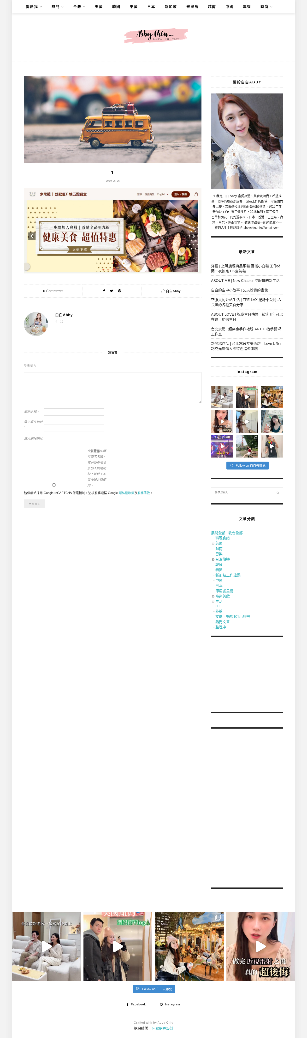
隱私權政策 (126, 493)
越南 (212, 7)
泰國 (134, 7)
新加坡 (171, 7)
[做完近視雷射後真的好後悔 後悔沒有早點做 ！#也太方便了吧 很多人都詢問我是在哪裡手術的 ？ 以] (222, 421)
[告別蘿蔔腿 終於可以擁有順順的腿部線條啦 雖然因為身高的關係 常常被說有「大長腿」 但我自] (247, 446)
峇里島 (192, 7)
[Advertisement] (247, 675)
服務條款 (143, 493)
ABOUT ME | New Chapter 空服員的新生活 (245, 280)
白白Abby (173, 291)
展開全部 (218, 533)
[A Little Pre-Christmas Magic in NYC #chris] (272, 397)
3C (217, 606)
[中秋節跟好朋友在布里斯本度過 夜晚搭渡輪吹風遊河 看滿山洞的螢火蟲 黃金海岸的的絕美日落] (272, 446)
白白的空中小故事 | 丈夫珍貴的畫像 (239, 290)
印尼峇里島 (224, 591)
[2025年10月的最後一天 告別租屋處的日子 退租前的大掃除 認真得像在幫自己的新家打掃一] (247, 421)
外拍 (219, 611)
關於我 (32, 7)
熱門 (56, 7)
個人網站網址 (33, 438)
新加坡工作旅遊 (228, 575)
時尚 (264, 7)
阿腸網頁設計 (162, 1028)
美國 (99, 7)
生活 (219, 601)
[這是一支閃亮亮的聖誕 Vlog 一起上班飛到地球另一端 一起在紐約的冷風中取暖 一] (247, 397)
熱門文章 (222, 622)
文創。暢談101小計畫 (232, 617)
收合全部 (235, 533)
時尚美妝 (222, 596)
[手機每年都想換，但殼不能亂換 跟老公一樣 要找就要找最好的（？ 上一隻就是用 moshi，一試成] (272, 421)
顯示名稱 (31, 412)
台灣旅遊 (222, 559)
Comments (53, 291)
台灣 (77, 7)
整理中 (220, 627)
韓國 (116, 7)
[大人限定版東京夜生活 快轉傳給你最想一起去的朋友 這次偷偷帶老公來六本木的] (222, 446)
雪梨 (247, 7)
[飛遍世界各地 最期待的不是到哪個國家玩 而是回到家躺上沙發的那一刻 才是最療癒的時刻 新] (222, 397)
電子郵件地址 (33, 424)
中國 (229, 7)
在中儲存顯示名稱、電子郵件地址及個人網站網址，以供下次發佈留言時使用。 (96, 468)
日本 (151, 7)
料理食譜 (222, 538)
